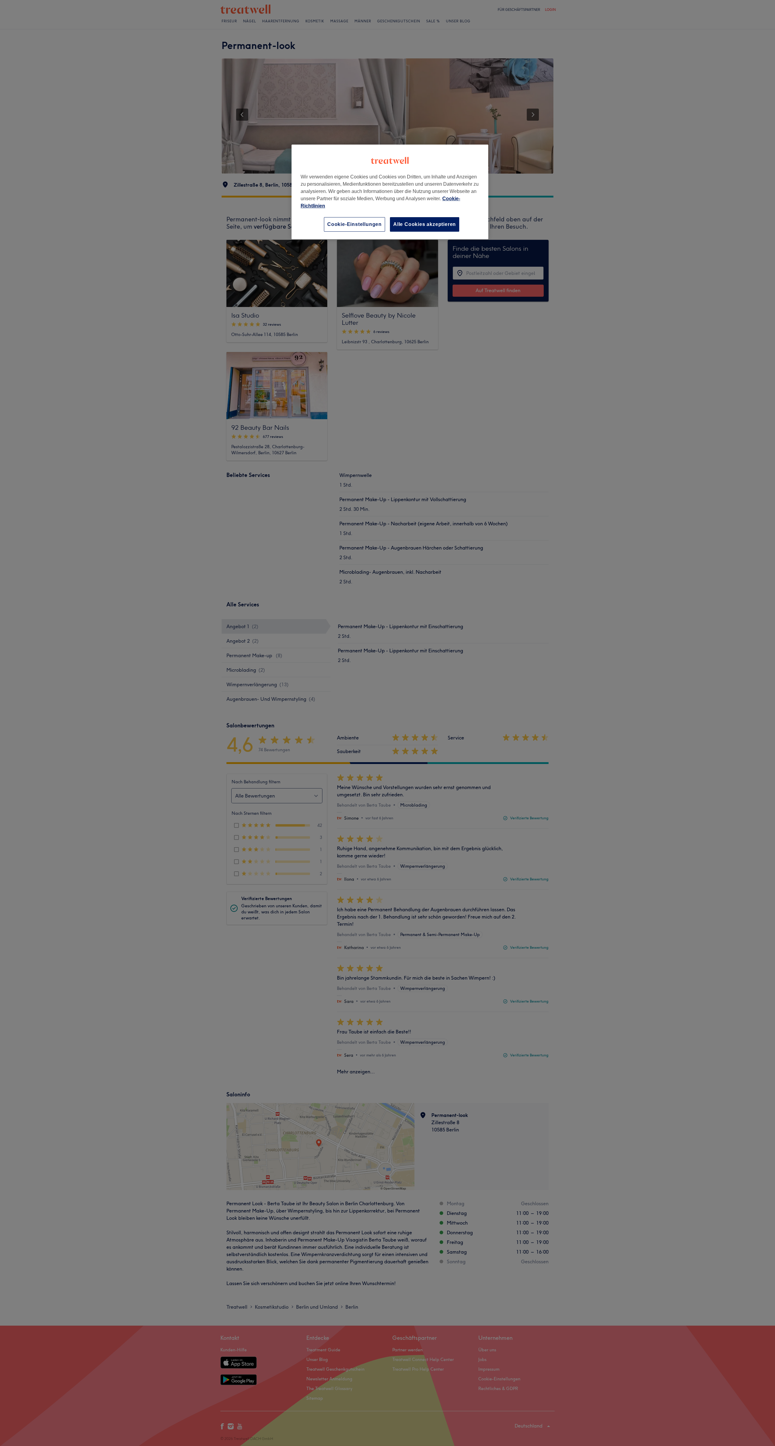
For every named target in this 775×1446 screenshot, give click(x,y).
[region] (390, 192)
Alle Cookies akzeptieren (424, 224)
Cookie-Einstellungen (354, 224)
